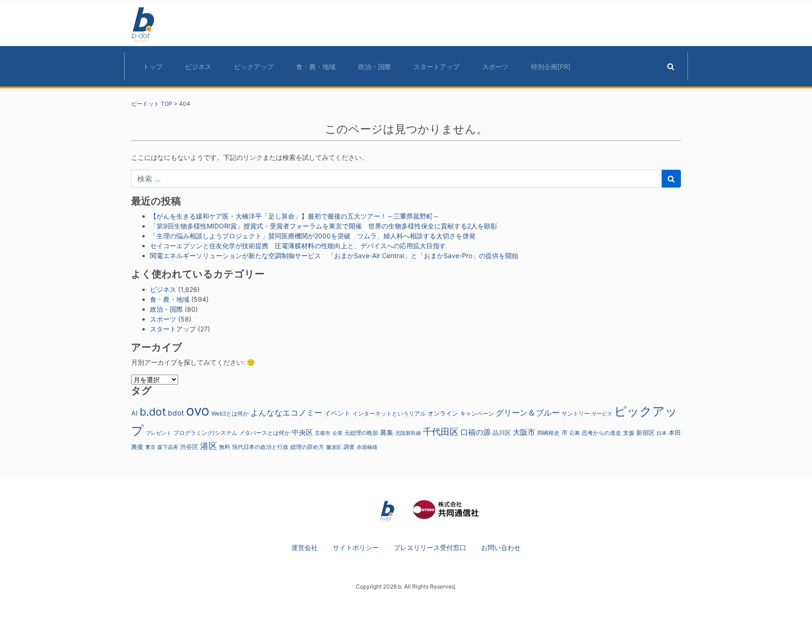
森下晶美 (167, 447)
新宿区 (645, 432)
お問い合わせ (501, 547)
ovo (198, 410)
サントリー (576, 413)
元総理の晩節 (361, 433)
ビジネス (198, 67)
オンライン (443, 413)
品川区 (501, 432)
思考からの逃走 (601, 433)
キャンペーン (477, 413)
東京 (150, 447)
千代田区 (441, 431)
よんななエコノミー (286, 412)
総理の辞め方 (307, 447)
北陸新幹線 (408, 433)
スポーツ (495, 67)
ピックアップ (253, 67)
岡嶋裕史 (548, 433)
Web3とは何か (230, 413)
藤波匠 (334, 447)
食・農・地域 (316, 67)
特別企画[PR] (550, 67)
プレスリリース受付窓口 (430, 547)
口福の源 (476, 432)
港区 (208, 445)
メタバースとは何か (264, 433)
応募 (575, 433)
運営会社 (304, 547)
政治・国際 (374, 67)
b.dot (153, 411)
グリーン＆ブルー (528, 412)
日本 (661, 433)
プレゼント (159, 433)
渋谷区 (189, 446)
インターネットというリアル (389, 413)
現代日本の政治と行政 (260, 447)
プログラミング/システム (205, 433)
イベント (337, 413)
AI (134, 413)
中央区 (302, 432)
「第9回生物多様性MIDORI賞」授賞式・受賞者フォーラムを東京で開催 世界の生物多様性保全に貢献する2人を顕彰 (323, 226)
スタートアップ (437, 67)
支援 (628, 432)
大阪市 (524, 432)
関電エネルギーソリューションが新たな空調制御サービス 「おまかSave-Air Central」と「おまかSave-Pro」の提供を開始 (334, 255)
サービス (602, 414)
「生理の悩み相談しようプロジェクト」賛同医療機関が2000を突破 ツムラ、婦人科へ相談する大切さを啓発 (313, 236)
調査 (349, 447)
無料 (224, 447)
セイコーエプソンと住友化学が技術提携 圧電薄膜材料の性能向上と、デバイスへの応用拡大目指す (298, 246)
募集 (386, 432)
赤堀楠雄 (367, 447)
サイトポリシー (356, 547)
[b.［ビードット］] (387, 511)
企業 (337, 433)
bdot (176, 413)
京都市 (322, 433)
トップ (153, 67)
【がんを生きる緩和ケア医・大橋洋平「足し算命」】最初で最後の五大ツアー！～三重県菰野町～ (294, 216)
